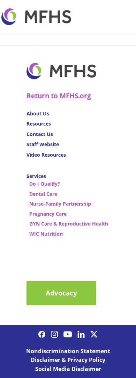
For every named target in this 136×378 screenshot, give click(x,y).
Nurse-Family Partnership (60, 203)
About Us (38, 113)
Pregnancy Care (48, 214)
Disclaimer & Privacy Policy (68, 360)
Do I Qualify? (44, 183)
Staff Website (43, 144)
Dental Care (43, 194)
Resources (39, 123)
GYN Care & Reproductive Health (68, 223)
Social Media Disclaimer (68, 369)
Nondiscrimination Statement (68, 351)
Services (36, 176)
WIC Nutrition (46, 233)
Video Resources (46, 154)
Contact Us (40, 134)
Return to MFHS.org (59, 95)
